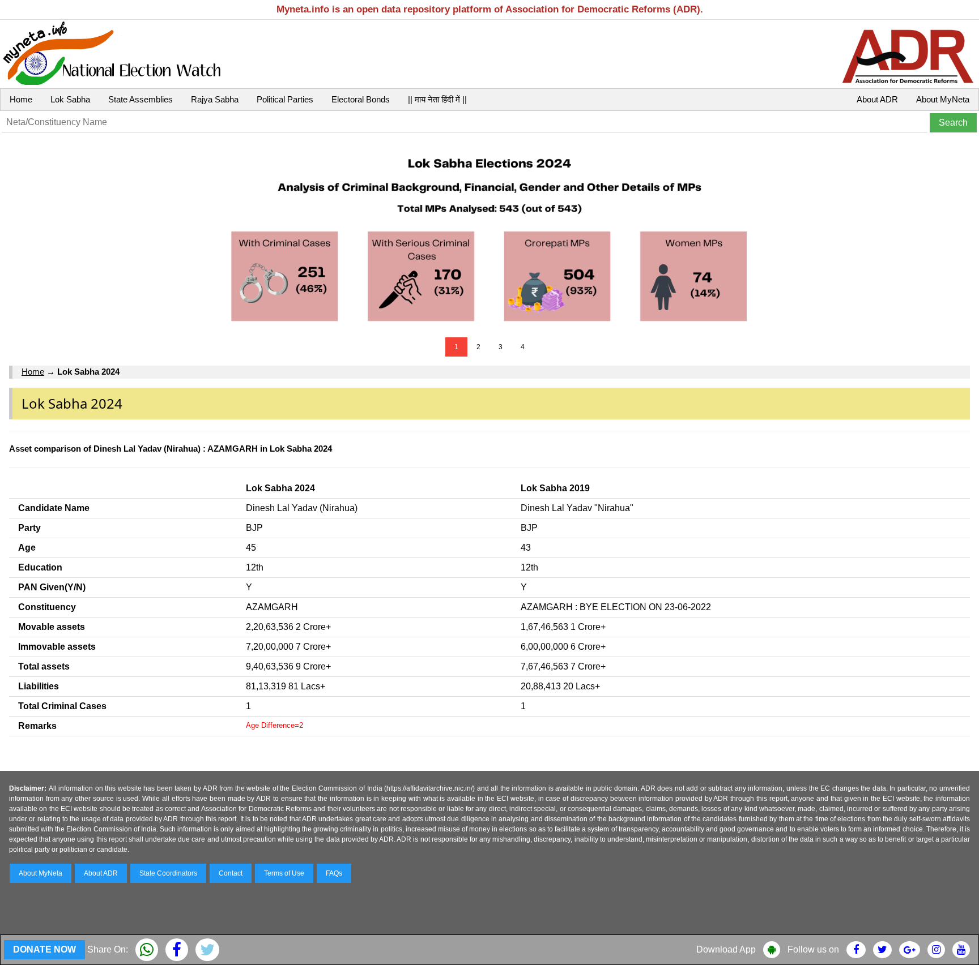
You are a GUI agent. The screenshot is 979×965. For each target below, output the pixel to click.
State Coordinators (168, 873)
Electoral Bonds (360, 99)
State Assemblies (140, 99)
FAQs (334, 873)
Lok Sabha (70, 99)
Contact (230, 873)
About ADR (877, 99)
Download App (726, 949)
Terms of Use (284, 873)
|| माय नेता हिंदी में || (437, 99)
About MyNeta (942, 99)
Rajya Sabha (215, 99)
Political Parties (285, 99)
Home (21, 99)
